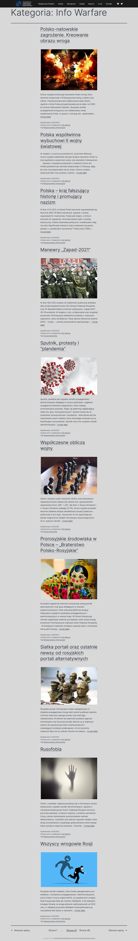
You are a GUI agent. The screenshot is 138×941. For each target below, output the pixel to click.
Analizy (60, 4)
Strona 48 (84, 930)
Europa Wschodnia (50, 336)
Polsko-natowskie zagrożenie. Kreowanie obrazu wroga (64, 34)
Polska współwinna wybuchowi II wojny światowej (61, 140)
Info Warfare (65, 125)
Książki (81, 4)
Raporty (91, 4)
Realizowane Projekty (46, 4)
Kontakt (109, 4)
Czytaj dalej (45, 117)
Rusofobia (51, 749)
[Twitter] (122, 4)
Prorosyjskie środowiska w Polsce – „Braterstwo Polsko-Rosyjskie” (68, 544)
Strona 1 (53, 930)
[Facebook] (118, 4)
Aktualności (71, 4)
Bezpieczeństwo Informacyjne (54, 128)
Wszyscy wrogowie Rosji (66, 843)
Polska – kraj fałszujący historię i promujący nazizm (64, 196)
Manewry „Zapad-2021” (65, 249)
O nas (100, 4)
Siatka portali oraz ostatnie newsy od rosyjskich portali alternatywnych (68, 652)
